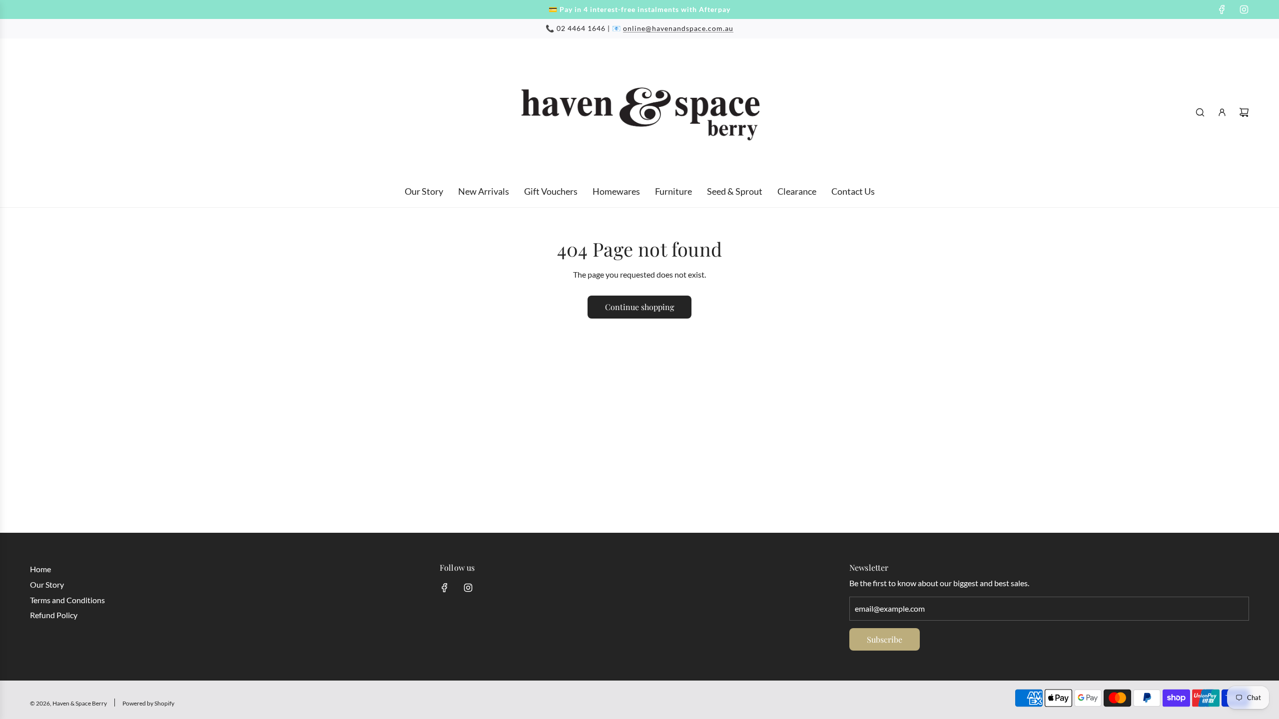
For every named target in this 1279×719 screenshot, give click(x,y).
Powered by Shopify (148, 703)
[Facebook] (1222, 9)
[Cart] (1244, 112)
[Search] (1200, 112)
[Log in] (1222, 112)
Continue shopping (639, 307)
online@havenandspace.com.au (678, 28)
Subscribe (884, 639)
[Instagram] (1244, 9)
